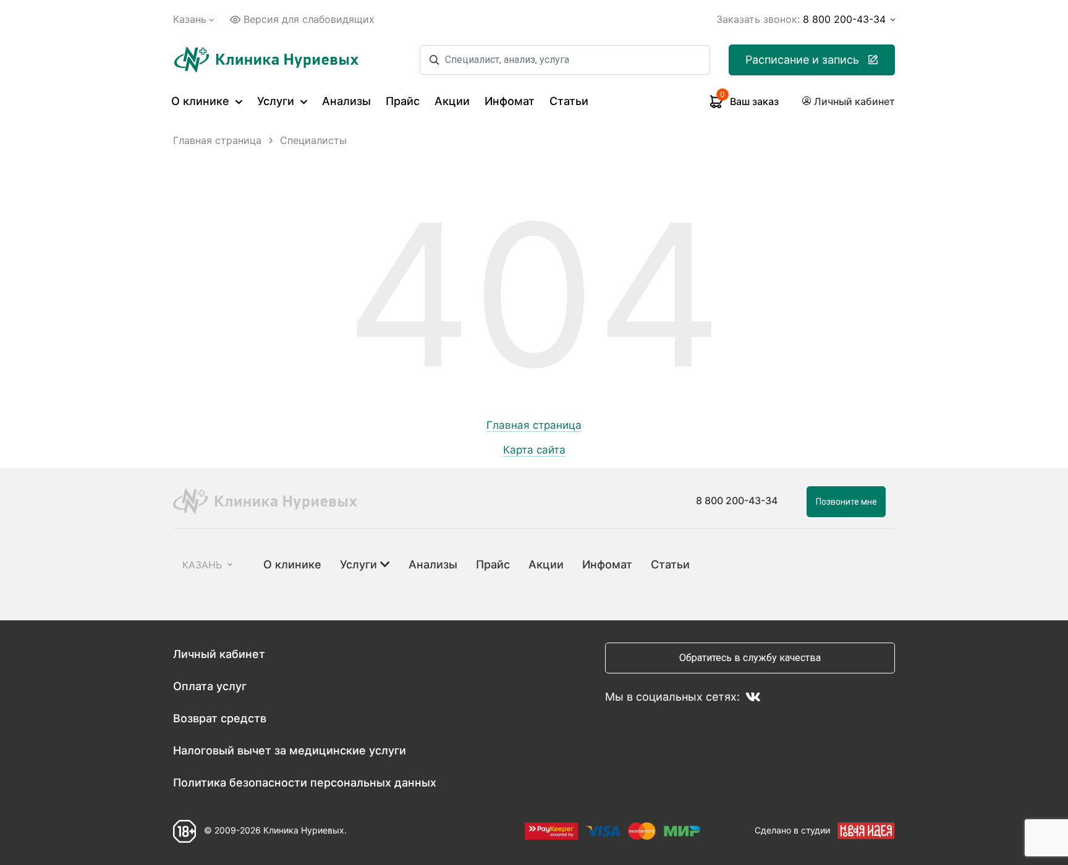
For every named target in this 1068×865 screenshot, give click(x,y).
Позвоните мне (846, 502)
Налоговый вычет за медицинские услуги (289, 750)
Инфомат (510, 101)
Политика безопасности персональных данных (304, 782)
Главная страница (534, 425)
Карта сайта (534, 450)
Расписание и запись (802, 59)
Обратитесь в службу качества (750, 658)
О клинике (201, 101)
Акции (452, 101)
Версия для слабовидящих (309, 19)
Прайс (403, 101)
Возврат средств (219, 718)
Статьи (568, 101)
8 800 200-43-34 (737, 500)
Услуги (277, 101)
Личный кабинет (219, 654)
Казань (189, 19)
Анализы (346, 101)
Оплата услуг (210, 686)
